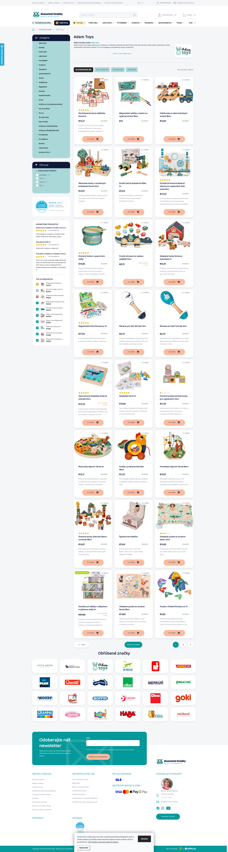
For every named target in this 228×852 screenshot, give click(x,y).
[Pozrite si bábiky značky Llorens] (72, 714)
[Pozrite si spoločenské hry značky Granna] (45, 714)
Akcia (42, 178)
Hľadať (134, 15)
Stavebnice (43, 69)
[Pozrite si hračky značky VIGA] (155, 714)
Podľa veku (43, 52)
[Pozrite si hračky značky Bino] (72, 698)
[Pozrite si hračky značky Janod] (155, 666)
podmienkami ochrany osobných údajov (120, 749)
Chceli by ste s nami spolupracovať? (85, 802)
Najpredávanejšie (83, 70)
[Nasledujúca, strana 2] (183, 645)
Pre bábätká (43, 60)
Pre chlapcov (43, 139)
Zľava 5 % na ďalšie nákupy (41, 806)
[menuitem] (42, 23)
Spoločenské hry (45, 73)
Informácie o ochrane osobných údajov (103, 842)
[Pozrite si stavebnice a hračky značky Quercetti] (72, 682)
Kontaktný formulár (168, 816)
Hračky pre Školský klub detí (49, 130)
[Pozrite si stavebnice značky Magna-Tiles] (72, 666)
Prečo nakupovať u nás (80, 779)
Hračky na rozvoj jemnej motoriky (50, 104)
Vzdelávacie (43, 82)
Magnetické (43, 87)
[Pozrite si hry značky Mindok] (183, 666)
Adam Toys (95, 42)
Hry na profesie (44, 108)
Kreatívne (42, 65)
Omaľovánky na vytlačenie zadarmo (84, 798)
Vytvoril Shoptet (172, 848)
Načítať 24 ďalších (133, 644)
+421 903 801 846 (167, 794)
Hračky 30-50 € (44, 152)
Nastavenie (83, 847)
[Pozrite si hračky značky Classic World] (128, 698)
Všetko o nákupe (53, 3)
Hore (83, 644)
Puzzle (41, 78)
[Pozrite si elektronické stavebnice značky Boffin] (100, 698)
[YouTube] (168, 808)
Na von (41, 113)
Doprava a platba (38, 3)
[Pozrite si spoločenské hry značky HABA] (128, 714)
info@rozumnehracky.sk (169, 801)
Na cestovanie (44, 117)
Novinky (42, 143)
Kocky (41, 100)
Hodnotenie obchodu (39, 802)
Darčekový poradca (79, 790)
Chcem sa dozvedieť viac (121, 53)
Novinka (43, 182)
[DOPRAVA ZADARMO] (93, 587)
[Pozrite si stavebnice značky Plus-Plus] (45, 682)
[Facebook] (158, 808)
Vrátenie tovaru (68, 3)
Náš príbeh (76, 783)
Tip (42, 185)
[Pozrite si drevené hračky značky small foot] (100, 682)
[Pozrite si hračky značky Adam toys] (183, 51)
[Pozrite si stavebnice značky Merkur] (155, 682)
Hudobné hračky (44, 95)
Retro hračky (43, 121)
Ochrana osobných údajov (113, 3)
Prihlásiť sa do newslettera (98, 757)
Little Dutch (43, 56)
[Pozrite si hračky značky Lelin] (100, 714)
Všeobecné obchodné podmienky (89, 3)
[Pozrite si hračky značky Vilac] (128, 682)
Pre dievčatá (43, 134)
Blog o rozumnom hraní (80, 787)
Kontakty (35, 798)
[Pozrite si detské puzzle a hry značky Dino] (155, 698)
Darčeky (42, 47)
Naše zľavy (42, 43)
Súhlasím (144, 838)
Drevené (42, 91)
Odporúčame (43, 148)
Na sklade (45, 175)
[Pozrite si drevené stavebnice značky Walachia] (183, 682)
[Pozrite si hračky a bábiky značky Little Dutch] (45, 666)
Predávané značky (78, 794)
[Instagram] (162, 808)
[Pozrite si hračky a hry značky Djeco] (128, 666)
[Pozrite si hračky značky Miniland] (183, 714)
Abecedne (132, 70)
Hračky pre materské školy (48, 126)
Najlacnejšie (102, 70)
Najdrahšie (118, 70)
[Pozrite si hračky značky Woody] (45, 698)
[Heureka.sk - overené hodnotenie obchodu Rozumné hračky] (51, 206)
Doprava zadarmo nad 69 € (42, 809)
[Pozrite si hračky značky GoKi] (183, 698)
